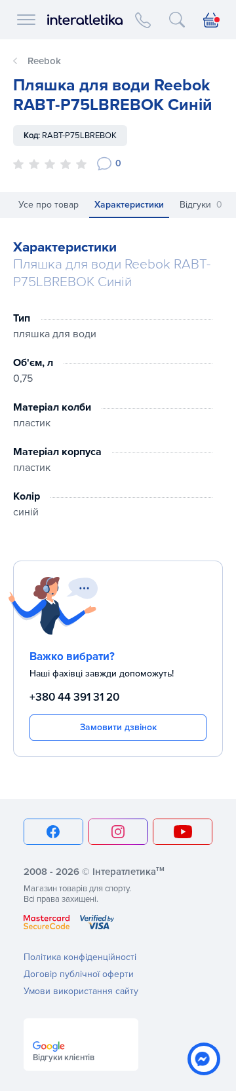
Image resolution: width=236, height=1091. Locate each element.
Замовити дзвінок (118, 727)
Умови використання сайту (81, 991)
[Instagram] (118, 832)
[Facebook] (53, 832)
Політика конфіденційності (80, 957)
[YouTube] (182, 832)
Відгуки (201, 204)
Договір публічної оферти (79, 974)
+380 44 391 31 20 (74, 697)
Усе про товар (48, 204)
